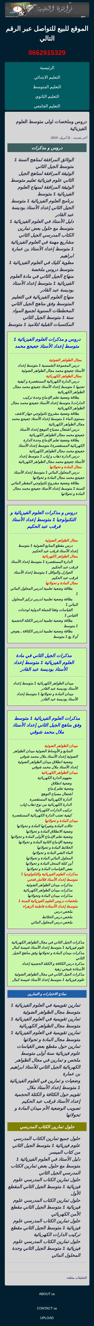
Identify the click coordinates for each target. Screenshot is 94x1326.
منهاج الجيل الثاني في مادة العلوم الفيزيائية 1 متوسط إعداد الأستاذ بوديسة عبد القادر (42, 283)
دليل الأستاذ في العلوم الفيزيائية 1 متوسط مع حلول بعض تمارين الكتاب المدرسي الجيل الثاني (42, 228)
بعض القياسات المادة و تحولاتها (50, 869)
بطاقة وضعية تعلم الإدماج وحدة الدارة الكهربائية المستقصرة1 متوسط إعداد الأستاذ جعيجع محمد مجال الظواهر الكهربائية (51, 445)
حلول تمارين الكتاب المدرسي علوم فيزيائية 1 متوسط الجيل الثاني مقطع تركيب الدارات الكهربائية (45, 1227)
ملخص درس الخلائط (57, 917)
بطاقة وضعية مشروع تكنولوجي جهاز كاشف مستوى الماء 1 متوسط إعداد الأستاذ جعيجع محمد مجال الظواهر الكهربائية (48, 419)
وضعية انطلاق (61, 783)
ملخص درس (63, 911)
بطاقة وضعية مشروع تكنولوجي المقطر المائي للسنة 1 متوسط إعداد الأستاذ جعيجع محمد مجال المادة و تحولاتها (47, 488)
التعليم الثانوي (47, 96)
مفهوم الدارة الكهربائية (54, 778)
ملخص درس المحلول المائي (52, 922)
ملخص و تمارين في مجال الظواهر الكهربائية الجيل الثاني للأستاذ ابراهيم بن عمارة (45, 1066)
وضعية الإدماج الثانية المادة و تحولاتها (45, 842)
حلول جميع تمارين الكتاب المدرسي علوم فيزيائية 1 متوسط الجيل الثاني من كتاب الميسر (46, 1145)
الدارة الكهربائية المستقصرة (51, 799)
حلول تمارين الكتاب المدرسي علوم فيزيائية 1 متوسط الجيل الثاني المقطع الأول (44, 1186)
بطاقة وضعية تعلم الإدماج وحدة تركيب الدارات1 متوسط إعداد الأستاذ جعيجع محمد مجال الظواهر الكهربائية (47, 402)
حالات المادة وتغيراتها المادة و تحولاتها (45, 826)
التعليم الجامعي (47, 106)
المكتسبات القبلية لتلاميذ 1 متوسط (41, 324)
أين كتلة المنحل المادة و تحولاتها (49, 863)
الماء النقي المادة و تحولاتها (52, 853)
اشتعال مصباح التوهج (57, 794)
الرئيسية (47, 67)
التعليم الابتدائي (47, 77)
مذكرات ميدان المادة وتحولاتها (50, 896)
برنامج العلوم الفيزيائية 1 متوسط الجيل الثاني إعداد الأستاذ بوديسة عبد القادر (42, 207)
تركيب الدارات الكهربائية (53, 810)
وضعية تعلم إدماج (60, 788)
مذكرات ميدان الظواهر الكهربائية (48, 890)
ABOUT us (47, 1294)
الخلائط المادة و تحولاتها (55, 847)
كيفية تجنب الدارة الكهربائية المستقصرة (42, 815)
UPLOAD (47, 1318)
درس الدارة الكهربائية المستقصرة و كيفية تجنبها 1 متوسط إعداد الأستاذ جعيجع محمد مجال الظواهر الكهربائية (48, 386)
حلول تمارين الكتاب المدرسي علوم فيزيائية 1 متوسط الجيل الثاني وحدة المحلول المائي (46, 1248)
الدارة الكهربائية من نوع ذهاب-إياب (46, 804)
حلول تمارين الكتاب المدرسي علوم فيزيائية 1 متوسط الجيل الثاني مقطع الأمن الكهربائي (45, 1207)
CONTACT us (47, 1308)
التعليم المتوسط (47, 87)
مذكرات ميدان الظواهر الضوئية (49, 885)
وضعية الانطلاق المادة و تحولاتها (49, 831)
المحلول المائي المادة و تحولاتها (49, 858)
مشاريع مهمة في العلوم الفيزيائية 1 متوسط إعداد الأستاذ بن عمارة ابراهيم (42, 248)
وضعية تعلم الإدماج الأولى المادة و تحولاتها (42, 836)
